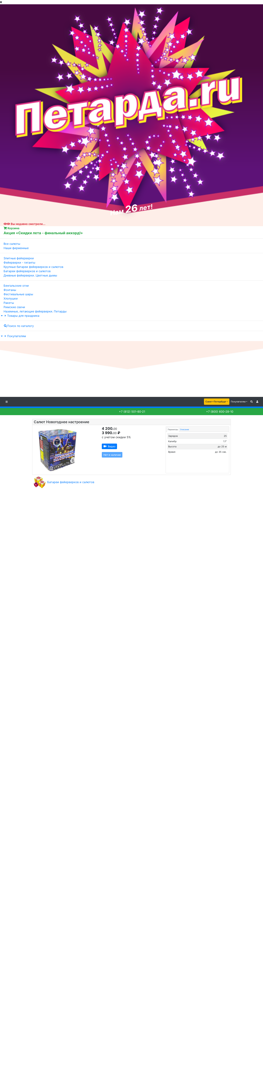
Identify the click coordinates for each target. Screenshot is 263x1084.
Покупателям (16, 336)
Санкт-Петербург (215, 401)
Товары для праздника (23, 315)
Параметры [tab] (173, 429)
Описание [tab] (184, 429)
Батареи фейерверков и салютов (70, 482)
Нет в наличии (112, 454)
